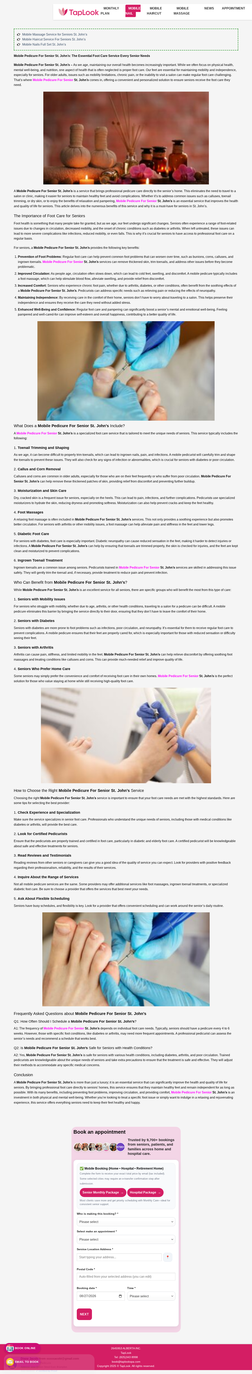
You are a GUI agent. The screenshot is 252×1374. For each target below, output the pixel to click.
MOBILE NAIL (133, 11)
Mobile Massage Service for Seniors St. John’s (54, 34)
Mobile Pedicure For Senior (53, 80)
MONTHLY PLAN (110, 11)
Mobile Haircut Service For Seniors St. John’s (54, 39)
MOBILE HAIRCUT (154, 11)
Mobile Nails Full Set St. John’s (44, 44)
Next (84, 1314)
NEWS (209, 8)
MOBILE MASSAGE (182, 11)
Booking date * (87, 1288)
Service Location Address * (95, 1249)
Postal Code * (86, 1269)
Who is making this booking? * (97, 1213)
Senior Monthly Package (103, 1192)
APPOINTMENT (233, 8)
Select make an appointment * (97, 1231)
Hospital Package (145, 1192)
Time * (131, 1288)
